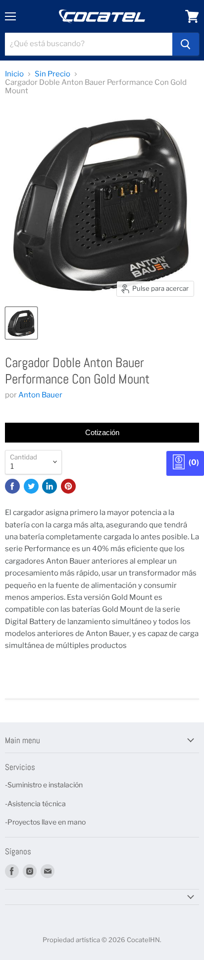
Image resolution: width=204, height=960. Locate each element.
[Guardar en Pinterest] (68, 486)
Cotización (102, 432)
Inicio (14, 74)
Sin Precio (52, 74)
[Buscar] (185, 44)
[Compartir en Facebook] (12, 486)
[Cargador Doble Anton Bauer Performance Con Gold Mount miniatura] (21, 323)
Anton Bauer (40, 394)
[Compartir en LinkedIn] (49, 486)
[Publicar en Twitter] (31, 486)
